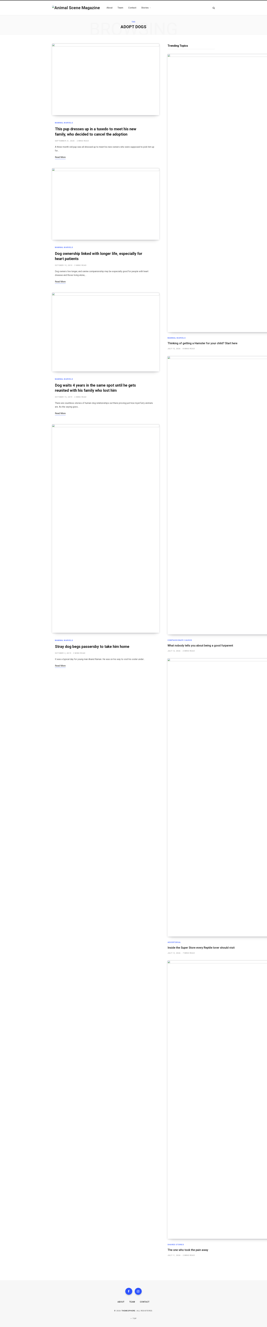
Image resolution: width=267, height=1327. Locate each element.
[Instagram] (138, 1291)
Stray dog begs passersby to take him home (92, 646)
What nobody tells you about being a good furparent (200, 645)
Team (132, 1302)
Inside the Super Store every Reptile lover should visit (201, 947)
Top (134, 1318)
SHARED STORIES (176, 1245)
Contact (144, 1302)
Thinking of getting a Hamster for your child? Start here (202, 343)
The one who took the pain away (188, 1250)
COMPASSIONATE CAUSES (180, 640)
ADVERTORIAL (174, 942)
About (121, 1302)
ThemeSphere (128, 1311)
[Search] (214, 8)
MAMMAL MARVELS (64, 123)
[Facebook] (128, 1291)
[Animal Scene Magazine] (76, 8)
